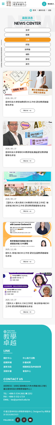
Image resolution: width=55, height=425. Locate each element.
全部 (27, 30)
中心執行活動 (29, 357)
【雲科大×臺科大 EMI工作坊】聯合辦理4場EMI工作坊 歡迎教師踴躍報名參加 (27, 305)
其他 (27, 64)
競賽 (27, 34)
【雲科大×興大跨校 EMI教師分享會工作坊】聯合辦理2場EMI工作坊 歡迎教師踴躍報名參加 (26, 204)
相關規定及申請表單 (32, 366)
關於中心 (7, 357)
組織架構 (7, 362)
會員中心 (27, 371)
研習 (27, 44)
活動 (49, 10)
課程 (27, 59)
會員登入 (51, 4)
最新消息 (42, 10)
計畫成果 (27, 362)
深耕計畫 (7, 371)
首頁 (34, 10)
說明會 (27, 49)
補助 (27, 54)
